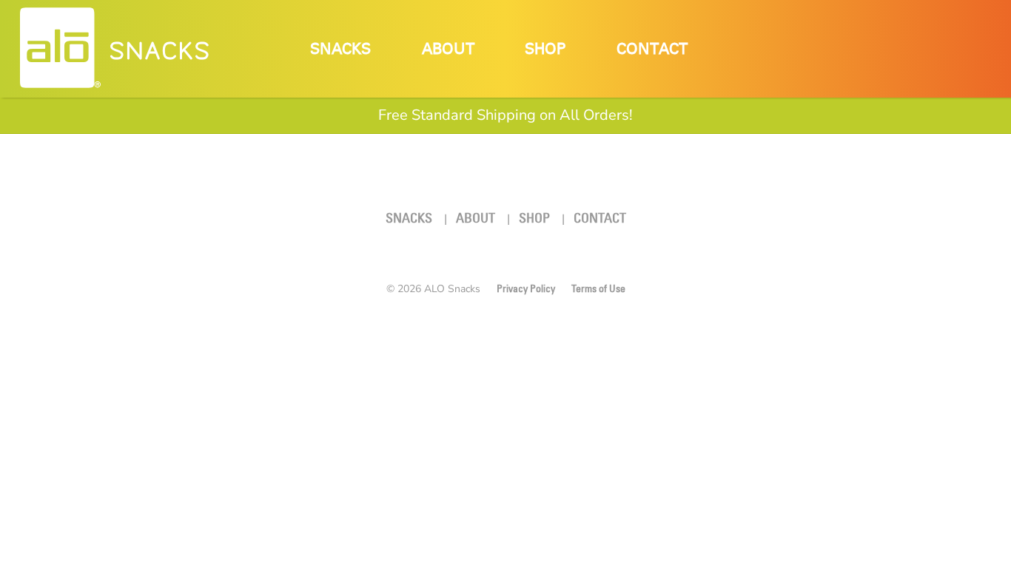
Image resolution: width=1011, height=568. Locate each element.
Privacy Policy (526, 288)
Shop (545, 49)
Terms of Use (598, 288)
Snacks (340, 49)
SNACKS (161, 51)
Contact (652, 49)
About (448, 49)
